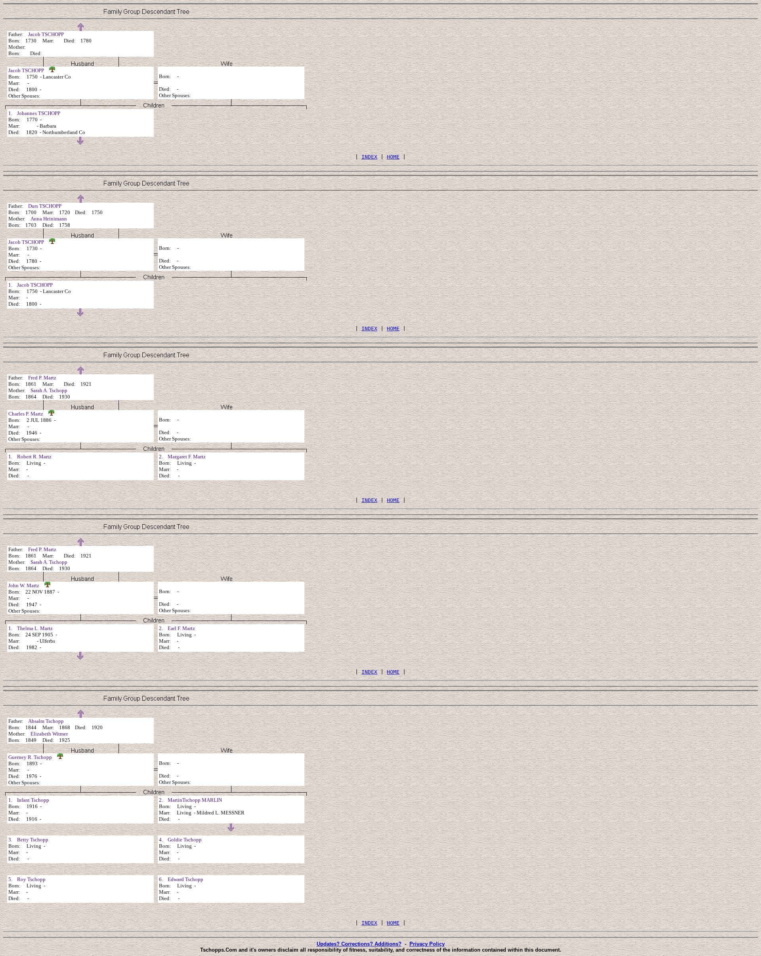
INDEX (369, 157)
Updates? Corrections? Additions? (359, 944)
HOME (393, 157)
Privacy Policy (427, 944)
